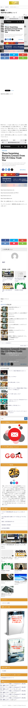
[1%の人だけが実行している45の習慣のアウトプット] (14, 315)
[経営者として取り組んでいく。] (14, 407)
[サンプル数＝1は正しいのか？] (14, 396)
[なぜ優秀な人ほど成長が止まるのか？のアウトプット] (14, 320)
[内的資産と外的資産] (20, 287)
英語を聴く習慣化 (23, 345)
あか (3, 262)
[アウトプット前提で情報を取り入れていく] (14, 373)
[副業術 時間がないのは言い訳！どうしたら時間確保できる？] (14, 338)
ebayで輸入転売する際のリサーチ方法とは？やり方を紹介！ (14, 517)
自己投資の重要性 (6, 528)
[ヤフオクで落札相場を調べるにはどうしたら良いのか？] (8, 276)
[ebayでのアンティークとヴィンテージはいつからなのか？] (14, 413)
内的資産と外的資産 (6, 524)
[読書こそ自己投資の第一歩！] (8, 287)
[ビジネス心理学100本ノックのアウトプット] (14, 326)
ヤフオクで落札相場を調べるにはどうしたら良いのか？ (13, 512)
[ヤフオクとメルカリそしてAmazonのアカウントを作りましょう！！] (14, 401)
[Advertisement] (14, 75)
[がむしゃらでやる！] (14, 378)
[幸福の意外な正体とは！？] (14, 309)
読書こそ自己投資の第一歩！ (8, 521)
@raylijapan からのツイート (7, 677)
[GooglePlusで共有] (23, 54)
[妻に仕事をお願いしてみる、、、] (14, 384)
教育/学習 (2, 10)
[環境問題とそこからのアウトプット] (14, 332)
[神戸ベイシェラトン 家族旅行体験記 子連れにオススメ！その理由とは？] (14, 390)
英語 (6, 10)
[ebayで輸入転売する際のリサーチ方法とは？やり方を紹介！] (20, 276)
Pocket (12, 90)
